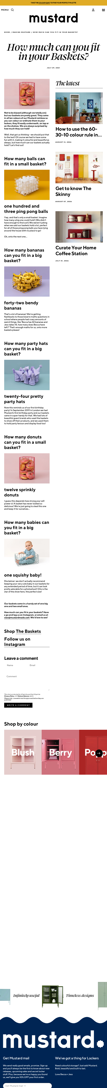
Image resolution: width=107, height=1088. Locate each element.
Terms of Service (23, 696)
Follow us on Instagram (17, 641)
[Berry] (60, 752)
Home (7, 32)
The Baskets (28, 631)
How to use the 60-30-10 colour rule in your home (76, 132)
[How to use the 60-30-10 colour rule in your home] (79, 108)
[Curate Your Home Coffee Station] (79, 227)
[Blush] (23, 752)
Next (99, 753)
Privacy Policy (9, 696)
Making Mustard (22, 32)
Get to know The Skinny (73, 191)
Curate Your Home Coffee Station (75, 250)
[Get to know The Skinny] (79, 167)
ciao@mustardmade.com (17, 617)
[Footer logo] (53, 1039)
